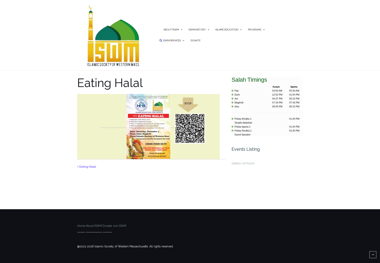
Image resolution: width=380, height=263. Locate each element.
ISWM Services (172, 40)
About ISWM (171, 29)
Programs (254, 29)
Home (81, 225)
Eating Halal (87, 166)
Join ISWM (119, 225)
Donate (195, 40)
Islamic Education (227, 29)
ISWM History (197, 29)
